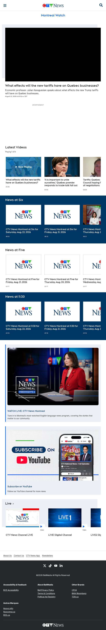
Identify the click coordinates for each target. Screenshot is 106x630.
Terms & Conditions (46, 593)
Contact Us (19, 555)
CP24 (74, 590)
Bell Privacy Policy (46, 590)
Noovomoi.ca (9, 612)
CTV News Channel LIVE (19, 535)
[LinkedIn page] (61, 565)
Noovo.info (8, 608)
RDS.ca (6, 615)
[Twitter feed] (44, 565)
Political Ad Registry (46, 596)
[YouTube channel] (55, 565)
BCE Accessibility (11, 590)
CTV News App (33, 555)
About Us (7, 555)
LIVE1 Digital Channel (60, 535)
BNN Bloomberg (79, 593)
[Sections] (5, 5)
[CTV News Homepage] (53, 5)
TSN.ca (75, 596)
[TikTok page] (50, 565)
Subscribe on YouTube (19, 486)
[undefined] (23, 172)
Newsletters (47, 555)
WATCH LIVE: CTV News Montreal (26, 411)
